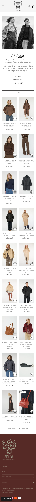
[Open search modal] (29, 6)
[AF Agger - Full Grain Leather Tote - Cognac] (9, 328)
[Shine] (18, 6)
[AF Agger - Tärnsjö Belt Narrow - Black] (26, 365)
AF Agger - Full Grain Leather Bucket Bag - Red (26, 418)
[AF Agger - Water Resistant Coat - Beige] (26, 219)
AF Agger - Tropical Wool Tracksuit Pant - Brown (26, 162)
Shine (13, 488)
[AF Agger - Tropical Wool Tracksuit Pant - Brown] (26, 146)
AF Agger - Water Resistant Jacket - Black (26, 307)
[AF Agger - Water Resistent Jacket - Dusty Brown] (9, 109)
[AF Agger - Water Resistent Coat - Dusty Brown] (26, 109)
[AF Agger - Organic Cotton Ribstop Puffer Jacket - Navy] (9, 365)
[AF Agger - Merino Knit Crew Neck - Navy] (9, 182)
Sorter (19, 92)
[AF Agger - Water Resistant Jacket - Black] (26, 291)
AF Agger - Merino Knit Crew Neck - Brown (9, 162)
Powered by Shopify (7, 492)
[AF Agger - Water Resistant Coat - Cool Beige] (26, 254)
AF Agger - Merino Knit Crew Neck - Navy (9, 198)
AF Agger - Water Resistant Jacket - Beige (9, 270)
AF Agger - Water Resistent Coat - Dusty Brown (26, 125)
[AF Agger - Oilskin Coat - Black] (26, 182)
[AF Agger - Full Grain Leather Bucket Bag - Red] (26, 402)
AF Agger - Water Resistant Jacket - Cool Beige (9, 307)
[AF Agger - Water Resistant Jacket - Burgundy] (26, 328)
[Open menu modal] (3, 6)
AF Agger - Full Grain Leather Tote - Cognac (9, 344)
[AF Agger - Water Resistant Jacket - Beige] (9, 254)
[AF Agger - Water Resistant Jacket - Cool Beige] (9, 291)
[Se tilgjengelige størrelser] (15, 118)
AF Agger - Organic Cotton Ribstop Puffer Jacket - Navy (9, 381)
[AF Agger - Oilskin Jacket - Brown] (9, 219)
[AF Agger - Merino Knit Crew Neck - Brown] (9, 146)
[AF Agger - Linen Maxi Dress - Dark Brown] (9, 402)
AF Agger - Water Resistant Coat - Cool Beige (26, 270)
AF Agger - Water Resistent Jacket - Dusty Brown (9, 125)
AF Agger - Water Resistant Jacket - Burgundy (26, 344)
